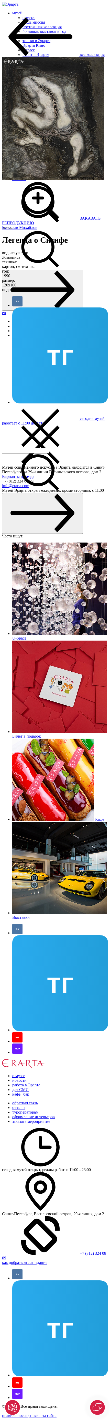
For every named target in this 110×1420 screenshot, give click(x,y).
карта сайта (47, 1415)
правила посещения (19, 1415)
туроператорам (25, 1112)
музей (17, 13)
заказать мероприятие (31, 1121)
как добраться (14, 1262)
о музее (18, 1076)
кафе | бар (20, 1094)
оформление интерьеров (33, 1117)
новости (19, 1080)
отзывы (18, 1107)
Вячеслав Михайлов (19, 227)
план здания (36, 1262)
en (4, 313)
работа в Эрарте (26, 1085)
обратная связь (25, 1103)
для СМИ (20, 1089)
